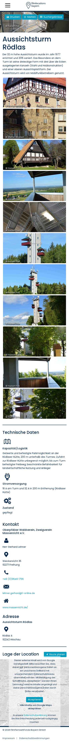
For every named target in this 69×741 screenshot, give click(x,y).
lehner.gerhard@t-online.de (19, 593)
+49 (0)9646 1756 (13, 579)
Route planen (57, 654)
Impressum (9, 738)
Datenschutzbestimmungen (34, 738)
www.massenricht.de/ (15, 607)
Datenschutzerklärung (35, 715)
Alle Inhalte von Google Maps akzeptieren (36, 707)
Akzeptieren (34, 699)
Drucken (14, 17)
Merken (31, 17)
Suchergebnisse (52, 17)
